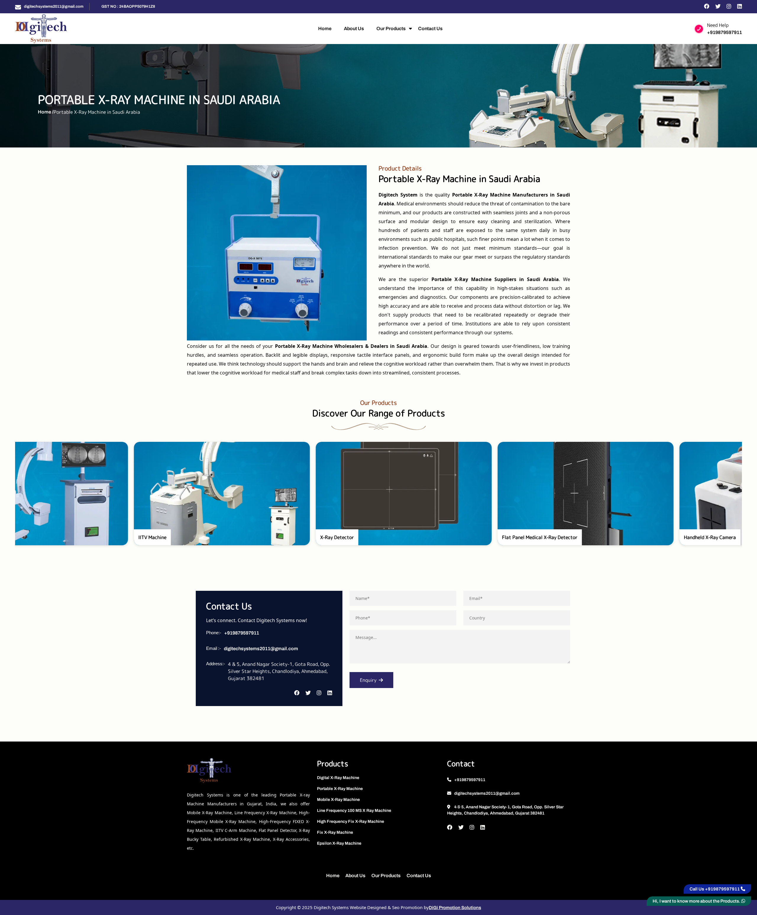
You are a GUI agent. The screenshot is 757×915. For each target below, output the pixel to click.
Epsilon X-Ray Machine (339, 843)
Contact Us (430, 28)
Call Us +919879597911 (715, 889)
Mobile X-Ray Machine (338, 799)
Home (324, 28)
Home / (46, 111)
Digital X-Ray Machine (338, 778)
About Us (354, 28)
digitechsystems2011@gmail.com (53, 6)
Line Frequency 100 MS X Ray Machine (354, 810)
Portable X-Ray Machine (340, 788)
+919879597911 (724, 32)
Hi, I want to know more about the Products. (697, 901)
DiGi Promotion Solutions (455, 907)
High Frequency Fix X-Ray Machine (350, 821)
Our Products (391, 28)
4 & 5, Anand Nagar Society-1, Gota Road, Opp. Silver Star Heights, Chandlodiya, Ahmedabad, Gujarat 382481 (505, 810)
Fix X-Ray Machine (335, 832)
